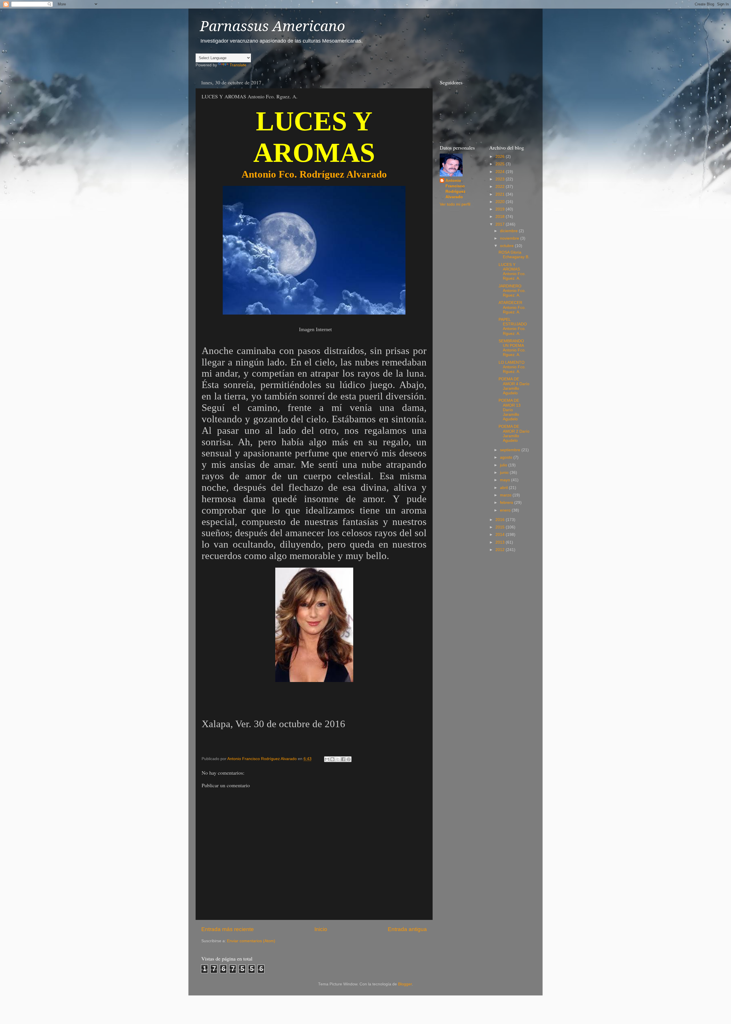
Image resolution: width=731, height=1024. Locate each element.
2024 (500, 172)
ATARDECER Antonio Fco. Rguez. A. (512, 307)
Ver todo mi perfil (455, 204)
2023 (500, 179)
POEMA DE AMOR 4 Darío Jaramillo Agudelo (514, 386)
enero (506, 510)
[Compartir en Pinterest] (349, 759)
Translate (238, 65)
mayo (505, 480)
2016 (500, 520)
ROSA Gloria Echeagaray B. (514, 254)
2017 (500, 224)
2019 (500, 209)
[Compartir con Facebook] (343, 759)
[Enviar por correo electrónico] (327, 759)
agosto (506, 457)
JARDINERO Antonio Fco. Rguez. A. (512, 290)
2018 (500, 216)
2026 (500, 156)
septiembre (510, 450)
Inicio (320, 929)
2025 (500, 164)
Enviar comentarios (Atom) (251, 941)
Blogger (405, 984)
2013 (500, 542)
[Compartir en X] (338, 759)
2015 (500, 527)
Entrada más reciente (227, 929)
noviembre (510, 238)
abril (504, 488)
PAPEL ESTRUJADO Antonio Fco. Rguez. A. (513, 326)
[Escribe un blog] (332, 759)
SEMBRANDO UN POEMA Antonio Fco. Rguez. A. (512, 348)
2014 (500, 534)
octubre (507, 246)
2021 (500, 194)
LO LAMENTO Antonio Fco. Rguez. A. (512, 367)
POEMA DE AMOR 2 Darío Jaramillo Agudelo (514, 433)
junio (505, 472)
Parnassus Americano (272, 26)
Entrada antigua (407, 929)
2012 (500, 550)
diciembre (509, 231)
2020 (500, 202)
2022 (500, 186)
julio (504, 465)
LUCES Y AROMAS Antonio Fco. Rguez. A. (512, 272)
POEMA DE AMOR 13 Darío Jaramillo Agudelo (510, 409)
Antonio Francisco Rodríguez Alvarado (455, 188)
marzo (506, 495)
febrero (507, 502)
